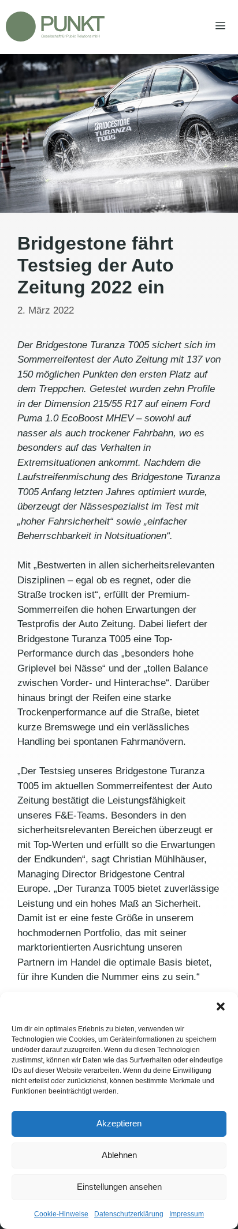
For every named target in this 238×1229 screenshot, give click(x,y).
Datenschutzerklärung (128, 1214)
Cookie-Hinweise (61, 1214)
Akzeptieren (119, 1123)
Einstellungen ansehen (119, 1187)
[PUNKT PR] (55, 26)
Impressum (186, 1214)
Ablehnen (119, 1155)
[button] (220, 1006)
